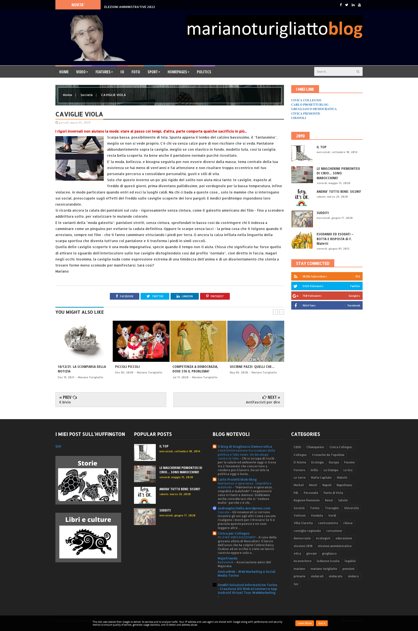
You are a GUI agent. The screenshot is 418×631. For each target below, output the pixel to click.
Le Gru (347, 470)
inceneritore (303, 561)
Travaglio (332, 508)
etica (297, 553)
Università (351, 508)
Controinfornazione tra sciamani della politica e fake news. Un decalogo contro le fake (246, 454)
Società (87, 95)
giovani (311, 553)
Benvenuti (226, 562)
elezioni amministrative (335, 546)
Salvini (343, 500)
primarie (300, 576)
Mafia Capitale (321, 477)
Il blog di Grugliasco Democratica (245, 446)
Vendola (317, 515)
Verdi (332, 515)
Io (122, 71)
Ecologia (317, 462)
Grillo (314, 470)
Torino (315, 508)
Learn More (305, 623)
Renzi (329, 500)
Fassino (349, 462)
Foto (136, 71)
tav (296, 584)
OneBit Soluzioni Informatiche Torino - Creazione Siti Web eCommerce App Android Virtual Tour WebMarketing (247, 588)
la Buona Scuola (328, 561)
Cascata (224, 512)
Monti (313, 485)
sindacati (317, 576)
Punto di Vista (333, 493)
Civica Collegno (340, 447)
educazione (344, 538)
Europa (334, 462)
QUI (58, 446)
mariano (299, 569)
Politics (204, 71)
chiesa (347, 523)
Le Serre (300, 477)
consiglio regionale (307, 531)
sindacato (336, 576)
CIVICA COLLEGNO (306, 100)
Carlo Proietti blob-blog (237, 479)
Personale (311, 493)
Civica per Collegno (234, 533)
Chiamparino (315, 447)
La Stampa (331, 470)
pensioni (348, 569)
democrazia (302, 538)
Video (81, 71)
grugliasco (329, 553)
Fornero (299, 470)
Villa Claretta (303, 523)
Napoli (326, 485)
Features (103, 71)
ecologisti (323, 538)
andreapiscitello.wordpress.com (244, 508)
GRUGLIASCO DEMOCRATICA (314, 108)
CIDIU (297, 447)
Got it (321, 623)
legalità (350, 561)
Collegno (300, 455)
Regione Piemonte (307, 500)
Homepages (177, 71)
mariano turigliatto (324, 569)
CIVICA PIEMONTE (305, 113)
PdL (296, 493)
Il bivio (65, 402)
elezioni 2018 (303, 546)
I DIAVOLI (298, 117)
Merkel (299, 485)
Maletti (342, 477)
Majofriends (228, 558)
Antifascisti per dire (263, 402)
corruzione (334, 531)
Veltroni (300, 515)
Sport (153, 71)
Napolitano (344, 485)
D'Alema (300, 462)
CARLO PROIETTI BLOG (309, 104)
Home (64, 71)
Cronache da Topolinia (328, 455)
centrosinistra (328, 523)
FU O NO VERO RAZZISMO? (237, 537)
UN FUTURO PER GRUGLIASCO (127, 5)
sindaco (353, 576)
